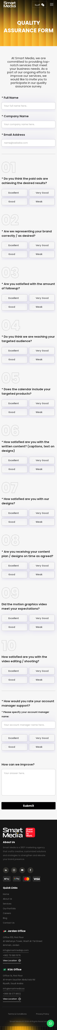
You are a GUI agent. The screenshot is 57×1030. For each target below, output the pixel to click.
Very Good (42, 192)
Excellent (13, 192)
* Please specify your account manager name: (25, 714)
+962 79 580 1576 (12, 955)
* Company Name (15, 116)
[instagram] (15, 870)
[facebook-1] (31, 870)
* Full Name (10, 98)
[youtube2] (23, 870)
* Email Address (13, 135)
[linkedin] (7, 870)
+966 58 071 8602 (12, 993)
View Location (10, 960)
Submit (28, 806)
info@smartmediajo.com (16, 950)
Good (11, 201)
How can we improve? (18, 764)
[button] (51, 4)
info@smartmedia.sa (13, 988)
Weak (39, 201)
